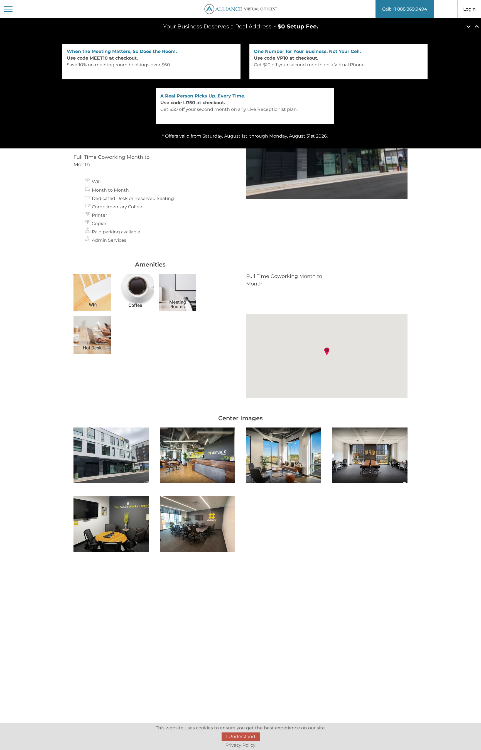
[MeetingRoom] (111, 525)
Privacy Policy (240, 745)
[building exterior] (111, 456)
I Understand (240, 736)
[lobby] (197, 456)
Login (469, 9)
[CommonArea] (283, 456)
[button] (326, 351)
